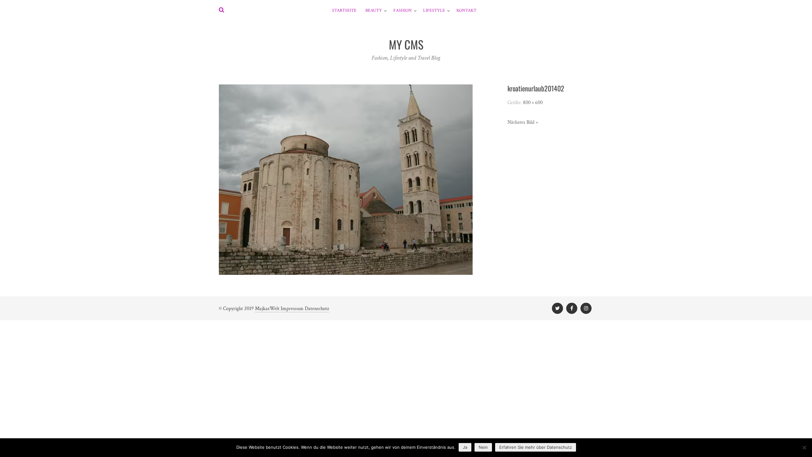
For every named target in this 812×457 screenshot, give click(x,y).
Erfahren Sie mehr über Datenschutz (535, 447)
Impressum (292, 308)
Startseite (344, 10)
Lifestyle (434, 10)
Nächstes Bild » (523, 122)
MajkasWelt (267, 308)
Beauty (373, 10)
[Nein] (804, 447)
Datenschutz (317, 308)
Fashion (402, 10)
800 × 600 (533, 102)
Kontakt (466, 10)
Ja (465, 447)
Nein (483, 447)
